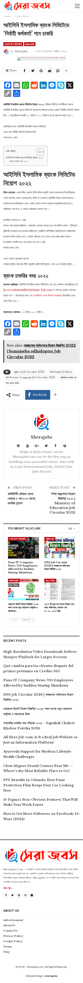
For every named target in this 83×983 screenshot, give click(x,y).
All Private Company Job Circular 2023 (30, 377)
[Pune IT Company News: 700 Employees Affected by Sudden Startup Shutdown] (23, 548)
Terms (7, 946)
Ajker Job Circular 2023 (29, 372)
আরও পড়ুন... (8, 888)
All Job (50, 580)
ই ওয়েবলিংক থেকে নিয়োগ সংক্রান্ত (46, 295)
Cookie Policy (12, 941)
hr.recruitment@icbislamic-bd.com (27, 290)
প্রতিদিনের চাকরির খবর (68, 377)
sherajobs (51, 975)
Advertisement (13, 920)
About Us (9, 925)
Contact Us (10, 930)
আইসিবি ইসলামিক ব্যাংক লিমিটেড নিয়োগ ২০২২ (24, 157)
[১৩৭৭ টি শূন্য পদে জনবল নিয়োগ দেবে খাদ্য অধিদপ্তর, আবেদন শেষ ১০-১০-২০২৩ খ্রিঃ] (59, 589)
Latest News (13, 44)
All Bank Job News (60, 372)
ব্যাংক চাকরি (29, 44)
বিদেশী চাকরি (14, 580)
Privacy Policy (13, 936)
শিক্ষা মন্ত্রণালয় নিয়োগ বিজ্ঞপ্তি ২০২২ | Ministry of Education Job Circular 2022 (62, 503)
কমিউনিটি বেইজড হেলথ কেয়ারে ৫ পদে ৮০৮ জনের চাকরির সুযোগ (21, 498)
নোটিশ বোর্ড (50, 539)
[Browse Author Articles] (41, 422)
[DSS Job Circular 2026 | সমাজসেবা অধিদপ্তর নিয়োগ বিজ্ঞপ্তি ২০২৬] (59, 548)
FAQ (6, 951)
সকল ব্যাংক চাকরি (12, 383)
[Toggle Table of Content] (38, 152)
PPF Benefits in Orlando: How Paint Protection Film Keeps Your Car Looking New (38, 785)
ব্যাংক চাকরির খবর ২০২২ (19, 161)
